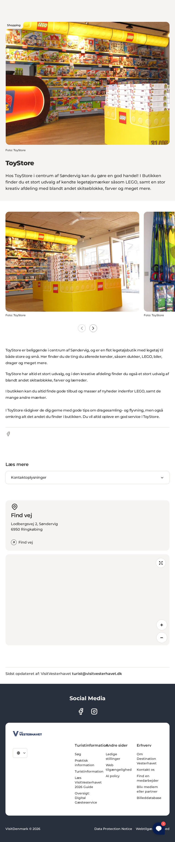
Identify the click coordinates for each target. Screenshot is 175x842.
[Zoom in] (161, 624)
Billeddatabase (149, 798)
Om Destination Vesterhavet (147, 758)
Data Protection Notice (113, 829)
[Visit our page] (81, 711)
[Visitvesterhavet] (27, 733)
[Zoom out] (161, 637)
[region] (87, 599)
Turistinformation (89, 771)
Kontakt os (145, 770)
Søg (78, 754)
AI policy (113, 776)
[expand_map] (161, 563)
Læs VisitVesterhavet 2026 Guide (88, 782)
